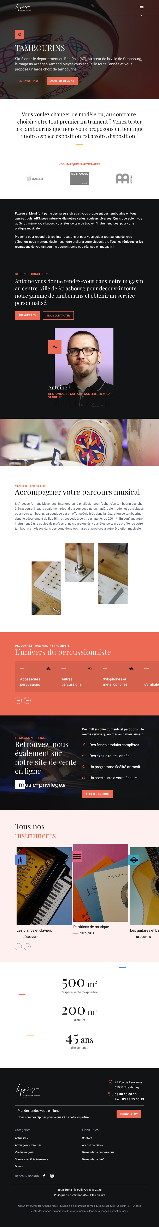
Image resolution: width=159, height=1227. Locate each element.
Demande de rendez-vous (98, 1152)
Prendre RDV (27, 315)
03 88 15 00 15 (126, 1094)
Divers (19, 1166)
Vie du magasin (25, 1152)
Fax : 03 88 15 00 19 (129, 1099)
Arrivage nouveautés (28, 1145)
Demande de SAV (93, 1159)
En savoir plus (29, 80)
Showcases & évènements (31, 1159)
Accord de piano (92, 1145)
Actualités (21, 1138)
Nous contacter (58, 315)
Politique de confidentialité (71, 1195)
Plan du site (97, 1195)
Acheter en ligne (62, 80)
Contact (87, 1138)
